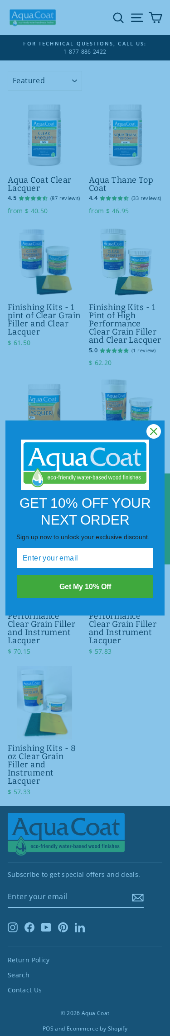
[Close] (154, 431)
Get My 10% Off (85, 587)
